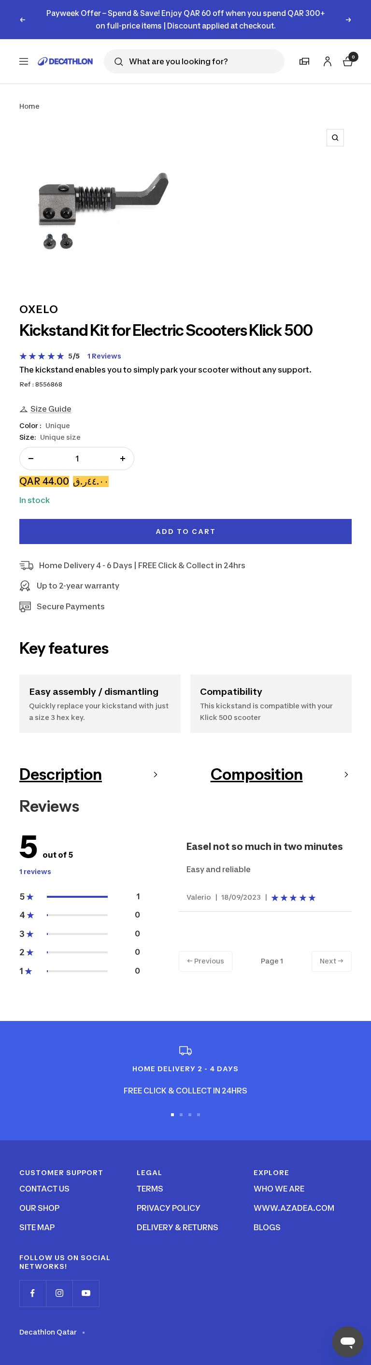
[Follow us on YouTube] (85, 1293)
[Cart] (347, 60)
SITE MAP (37, 1227)
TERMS (150, 1188)
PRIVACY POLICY (168, 1208)
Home (29, 106)
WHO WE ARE (279, 1188)
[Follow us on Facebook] (32, 1293)
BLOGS (267, 1227)
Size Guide (50, 409)
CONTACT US (44, 1188)
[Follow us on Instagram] (59, 1293)
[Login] (326, 60)
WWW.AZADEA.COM (294, 1208)
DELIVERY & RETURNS (177, 1227)
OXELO (38, 309)
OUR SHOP (39, 1208)
